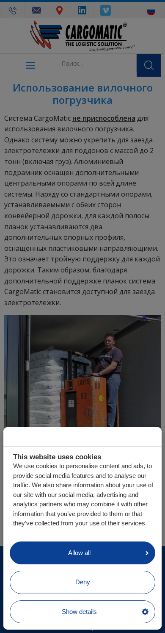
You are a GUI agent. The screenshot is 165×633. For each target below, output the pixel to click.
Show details (79, 611)
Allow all (79, 552)
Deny (82, 582)
